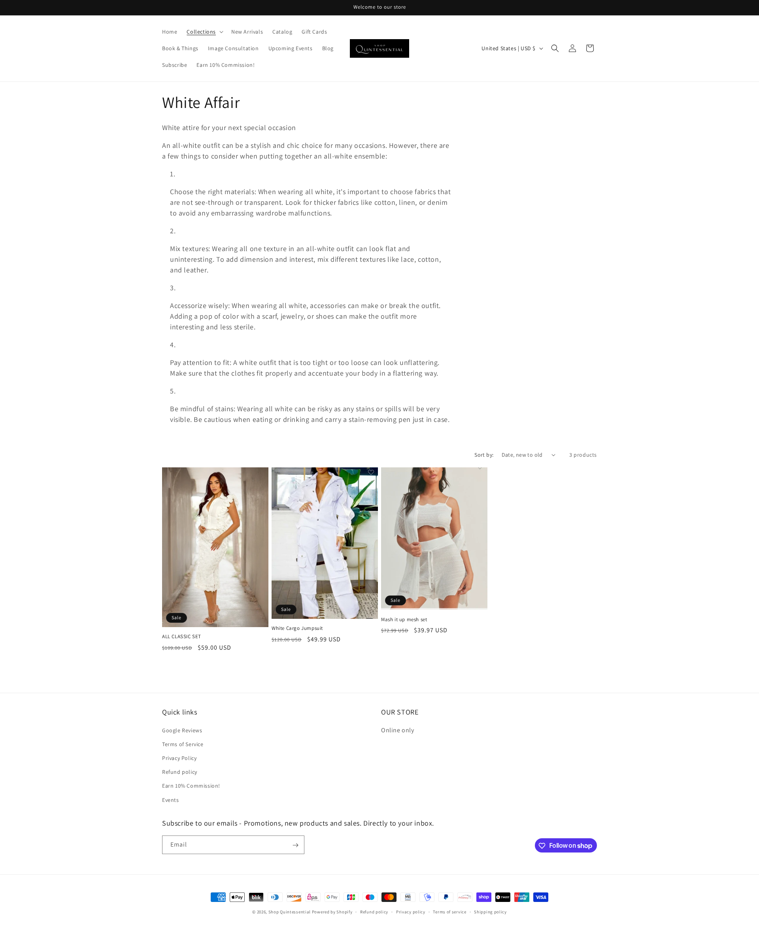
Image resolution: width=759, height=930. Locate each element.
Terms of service (449, 911)
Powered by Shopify (332, 912)
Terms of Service (183, 743)
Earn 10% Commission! (191, 785)
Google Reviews (182, 729)
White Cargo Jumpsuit (297, 628)
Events (170, 799)
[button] (204, 31)
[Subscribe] (295, 845)
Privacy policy (410, 911)
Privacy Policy (179, 757)
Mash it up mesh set (404, 619)
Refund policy (179, 771)
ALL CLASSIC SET (181, 636)
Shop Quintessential (289, 912)
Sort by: (483, 454)
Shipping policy (490, 911)
